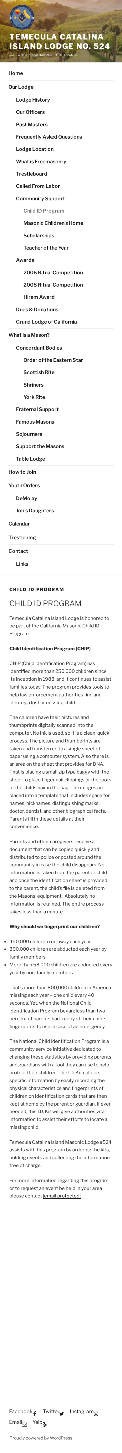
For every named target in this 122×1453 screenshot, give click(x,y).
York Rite (34, 397)
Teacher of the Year (46, 248)
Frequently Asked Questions (49, 137)
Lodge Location (34, 149)
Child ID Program (43, 211)
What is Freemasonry (41, 162)
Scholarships (38, 236)
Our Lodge (20, 87)
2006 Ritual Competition (53, 273)
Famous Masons (35, 422)
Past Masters (32, 125)
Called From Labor (38, 186)
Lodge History (33, 100)
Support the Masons (40, 446)
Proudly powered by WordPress (40, 1437)
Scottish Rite (38, 372)
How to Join (22, 472)
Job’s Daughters (35, 511)
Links (22, 564)
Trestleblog (22, 538)
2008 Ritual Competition (53, 285)
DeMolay (26, 498)
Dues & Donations (37, 310)
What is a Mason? (29, 335)
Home (15, 73)
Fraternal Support (37, 409)
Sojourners (29, 434)
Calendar (19, 524)
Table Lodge (30, 459)
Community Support (40, 199)
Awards (25, 260)
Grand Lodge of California (46, 322)
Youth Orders (24, 486)
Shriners (33, 385)
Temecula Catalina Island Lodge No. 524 (59, 41)
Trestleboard (31, 174)
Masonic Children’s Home (53, 223)
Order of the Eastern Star (53, 360)
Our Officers (30, 112)
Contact (18, 551)
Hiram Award (39, 297)
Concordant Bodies (39, 348)
